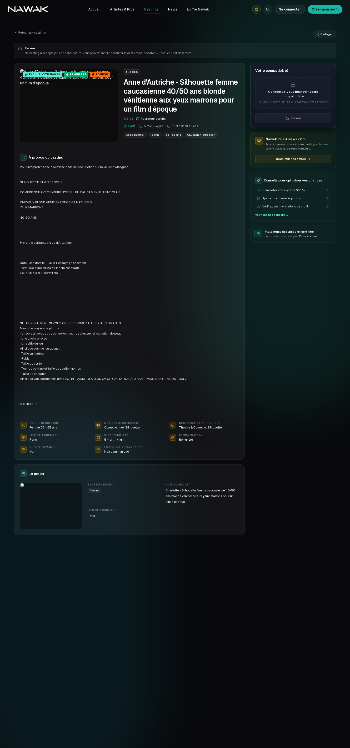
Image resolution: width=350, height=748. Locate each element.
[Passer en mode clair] (256, 9)
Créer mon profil (325, 9)
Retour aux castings (32, 33)
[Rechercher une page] (268, 9)
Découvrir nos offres (291, 159)
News (172, 9)
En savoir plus (308, 236)
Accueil (94, 9)
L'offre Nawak (198, 9)
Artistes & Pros (122, 9)
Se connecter (290, 9)
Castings (151, 9)
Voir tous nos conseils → (272, 215)
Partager (326, 34)
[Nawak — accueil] (28, 9)
